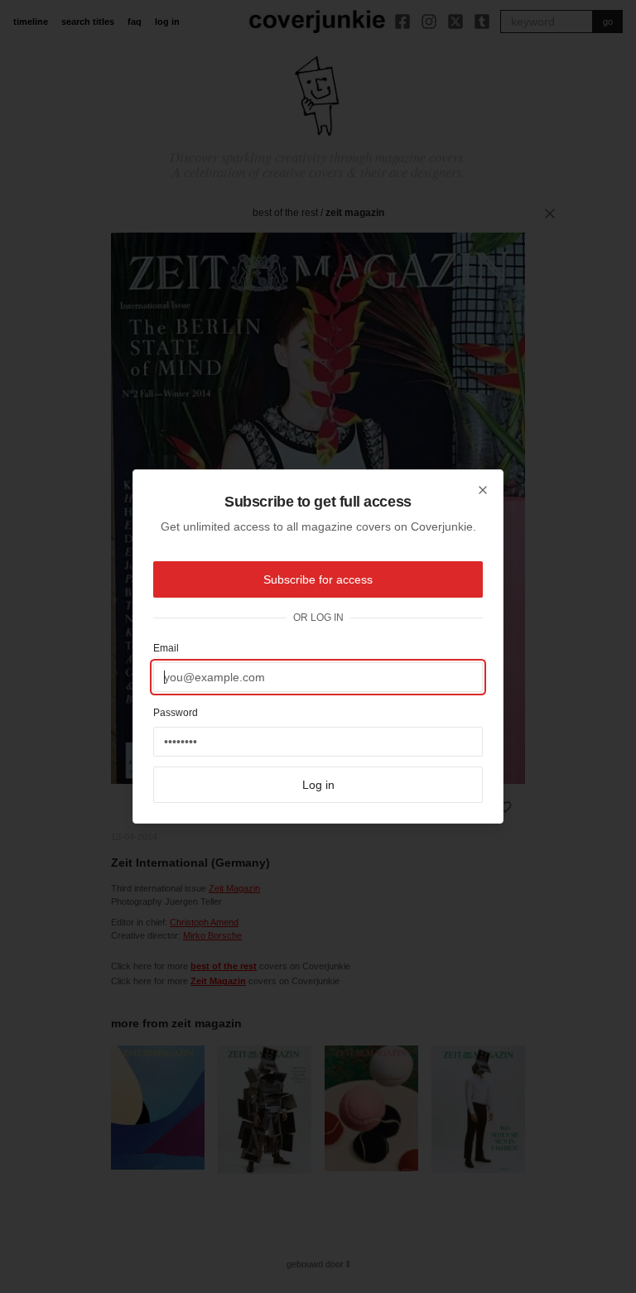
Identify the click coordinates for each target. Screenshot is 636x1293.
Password (175, 713)
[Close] (482, 490)
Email (166, 648)
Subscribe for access (318, 579)
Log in (318, 784)
